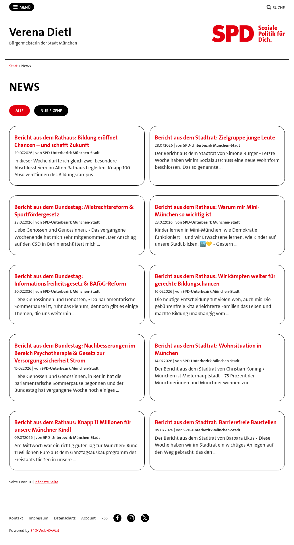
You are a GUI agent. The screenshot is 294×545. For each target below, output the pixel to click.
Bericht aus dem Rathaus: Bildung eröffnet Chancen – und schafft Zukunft (66, 141)
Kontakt (16, 518)
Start (13, 65)
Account (88, 518)
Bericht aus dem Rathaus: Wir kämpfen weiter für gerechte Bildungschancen (215, 279)
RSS (104, 518)
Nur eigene (51, 110)
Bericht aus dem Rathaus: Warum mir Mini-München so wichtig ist (207, 210)
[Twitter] (145, 518)
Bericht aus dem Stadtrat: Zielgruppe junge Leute (215, 137)
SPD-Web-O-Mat (44, 530)
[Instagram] (131, 518)
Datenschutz (65, 518)
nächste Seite (46, 481)
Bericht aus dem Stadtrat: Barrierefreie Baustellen (215, 422)
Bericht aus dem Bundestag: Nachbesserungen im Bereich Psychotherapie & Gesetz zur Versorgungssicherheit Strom (74, 353)
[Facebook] (117, 518)
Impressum (38, 518)
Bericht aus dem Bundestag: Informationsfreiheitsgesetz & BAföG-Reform (70, 279)
